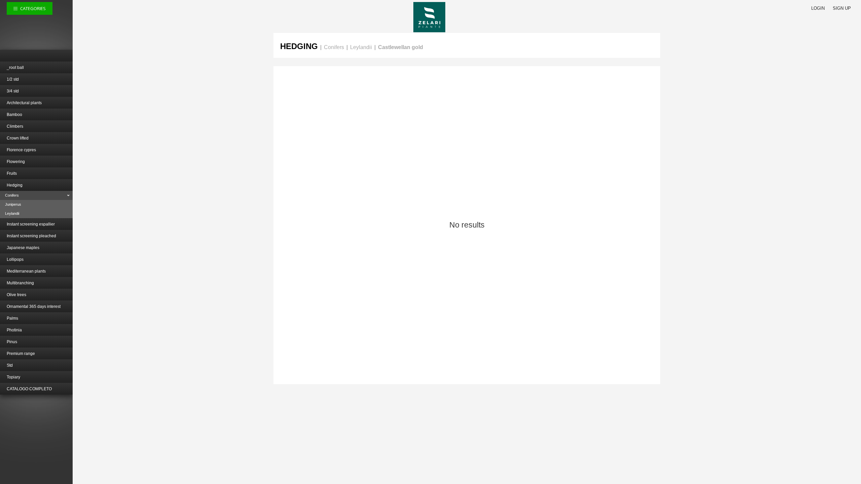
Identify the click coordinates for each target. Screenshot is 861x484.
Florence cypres (21, 150)
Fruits (12, 173)
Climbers (15, 126)
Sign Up (842, 8)
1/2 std (13, 79)
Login (818, 8)
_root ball (15, 67)
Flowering (16, 161)
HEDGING (299, 46)
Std (10, 365)
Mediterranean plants (26, 271)
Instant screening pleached (31, 236)
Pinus (12, 341)
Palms (12, 318)
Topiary (13, 377)
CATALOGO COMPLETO (29, 389)
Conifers (12, 195)
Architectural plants (24, 102)
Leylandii (12, 213)
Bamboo (14, 114)
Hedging (15, 185)
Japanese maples (23, 247)
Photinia (14, 330)
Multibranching (20, 283)
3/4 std (13, 91)
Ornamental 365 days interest (34, 306)
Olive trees (16, 294)
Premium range (21, 353)
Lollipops (15, 259)
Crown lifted (18, 138)
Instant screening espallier (31, 224)
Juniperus (13, 204)
